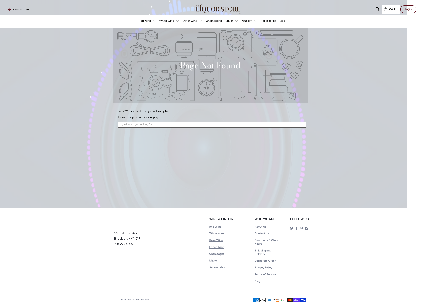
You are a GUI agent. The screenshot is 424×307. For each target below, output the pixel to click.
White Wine (166, 21)
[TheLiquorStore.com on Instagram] (306, 229)
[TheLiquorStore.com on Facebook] (296, 229)
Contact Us (262, 233)
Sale (282, 21)
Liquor (229, 21)
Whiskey (246, 21)
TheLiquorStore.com (137, 299)
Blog (257, 281)
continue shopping (147, 117)
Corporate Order (265, 260)
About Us (260, 226)
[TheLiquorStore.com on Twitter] (291, 229)
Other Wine (190, 21)
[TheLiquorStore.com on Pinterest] (301, 229)
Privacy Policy (263, 267)
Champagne (214, 21)
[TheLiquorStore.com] (137, 223)
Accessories (268, 21)
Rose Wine (216, 240)
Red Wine (145, 21)
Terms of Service (265, 274)
